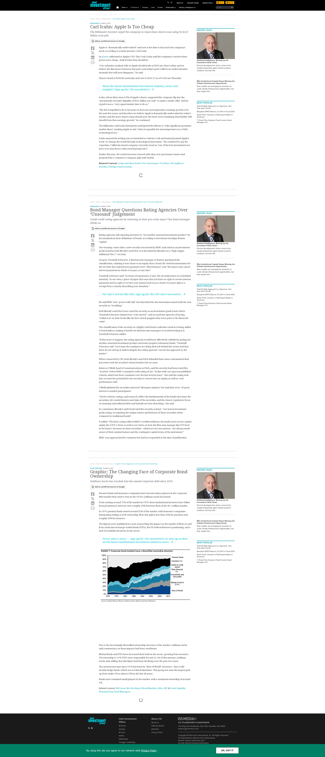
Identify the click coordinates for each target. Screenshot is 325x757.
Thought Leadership (127, 742)
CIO (179, 722)
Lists (153, 7)
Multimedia (170, 7)
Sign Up (230, 2)
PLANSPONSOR (202, 722)
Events (160, 7)
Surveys (145, 7)
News (124, 7)
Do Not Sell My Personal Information (193, 743)
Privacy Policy (149, 750)
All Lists (122, 732)
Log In (221, 2)
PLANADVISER (188, 722)
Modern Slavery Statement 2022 (191, 740)
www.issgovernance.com (188, 728)
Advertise (155, 729)
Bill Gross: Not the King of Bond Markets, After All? (141, 688)
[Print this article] (93, 62)
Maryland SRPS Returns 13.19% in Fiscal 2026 (216, 112)
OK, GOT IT (227, 750)
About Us (180, 3)
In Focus (134, 7)
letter (106, 56)
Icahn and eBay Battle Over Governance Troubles (143, 163)
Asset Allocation (96, 468)
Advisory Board (193, 3)
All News (122, 726)
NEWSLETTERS (207, 3)
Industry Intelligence (186, 7)
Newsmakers (95, 23)
